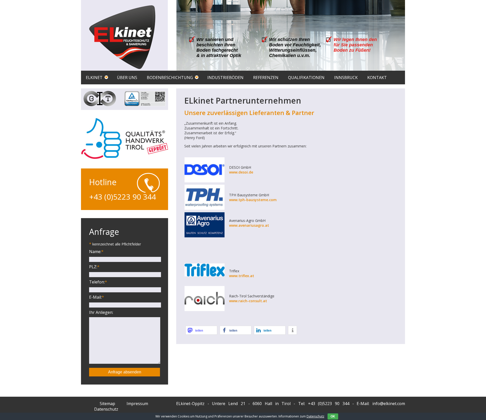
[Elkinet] (122, 37)
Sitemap (107, 403)
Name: (96, 251)
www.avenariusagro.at (249, 225)
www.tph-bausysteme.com (253, 199)
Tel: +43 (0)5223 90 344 (323, 403)
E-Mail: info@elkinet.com (381, 403)
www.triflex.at (241, 275)
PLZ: (94, 267)
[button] (201, 330)
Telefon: (98, 282)
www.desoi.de (241, 172)
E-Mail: (96, 297)
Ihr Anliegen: (101, 312)
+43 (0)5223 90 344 (122, 197)
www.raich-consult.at (248, 300)
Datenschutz (315, 416)
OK (333, 416)
